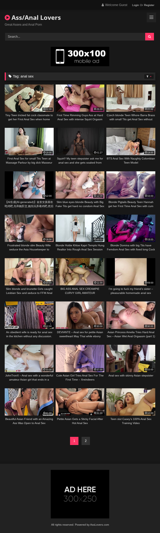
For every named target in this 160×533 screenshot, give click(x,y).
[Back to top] (148, 521)
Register (149, 5)
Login (135, 5)
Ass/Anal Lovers (35, 17)
